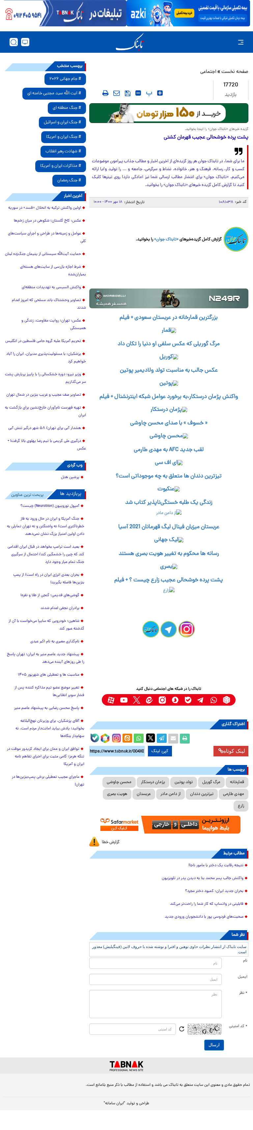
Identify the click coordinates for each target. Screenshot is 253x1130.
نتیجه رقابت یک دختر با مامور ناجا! (215, 866)
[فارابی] (168, 113)
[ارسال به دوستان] (173, 739)
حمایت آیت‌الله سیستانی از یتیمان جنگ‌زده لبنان (43, 254)
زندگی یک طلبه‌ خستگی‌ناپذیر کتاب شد (168, 503)
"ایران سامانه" (114, 1104)
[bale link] (188, 700)
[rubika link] (226, 700)
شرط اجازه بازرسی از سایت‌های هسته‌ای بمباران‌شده (53, 271)
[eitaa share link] (127, 739)
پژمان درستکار (153, 782)
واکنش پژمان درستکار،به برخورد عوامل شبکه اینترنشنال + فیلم (168, 397)
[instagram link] (162, 700)
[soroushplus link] (175, 700)
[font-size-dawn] (138, 93)
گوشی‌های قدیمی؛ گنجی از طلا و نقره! (49, 595)
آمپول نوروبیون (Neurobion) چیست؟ (49, 506)
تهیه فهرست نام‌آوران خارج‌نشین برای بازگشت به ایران (45, 411)
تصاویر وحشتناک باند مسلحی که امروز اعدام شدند (49, 304)
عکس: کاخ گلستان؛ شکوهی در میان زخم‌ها (47, 221)
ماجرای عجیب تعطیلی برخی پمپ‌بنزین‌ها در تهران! (48, 781)
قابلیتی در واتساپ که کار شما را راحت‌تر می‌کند (206, 904)
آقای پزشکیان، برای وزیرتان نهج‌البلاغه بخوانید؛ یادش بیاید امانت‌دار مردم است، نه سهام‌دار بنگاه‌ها (49, 728)
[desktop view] (25, 42)
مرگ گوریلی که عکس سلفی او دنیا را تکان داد (169, 344)
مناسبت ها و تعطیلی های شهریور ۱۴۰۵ (48, 675)
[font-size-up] (159, 93)
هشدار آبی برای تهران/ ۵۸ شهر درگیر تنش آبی (44, 428)
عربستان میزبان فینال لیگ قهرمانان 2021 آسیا (168, 527)
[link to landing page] (130, 42)
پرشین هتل (70, 477)
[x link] (136, 700)
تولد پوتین (184, 782)
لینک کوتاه (234, 751)
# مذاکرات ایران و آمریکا (60, 166)
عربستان (144, 794)
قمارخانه (237, 782)
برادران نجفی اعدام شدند (60, 608)
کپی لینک (160, 751)
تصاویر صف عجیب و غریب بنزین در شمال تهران (43, 395)
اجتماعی (208, 72)
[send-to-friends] (117, 93)
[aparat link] (111, 700)
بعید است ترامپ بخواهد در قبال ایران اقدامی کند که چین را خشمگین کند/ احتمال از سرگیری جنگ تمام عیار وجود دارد (46, 554)
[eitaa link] (149, 700)
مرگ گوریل (211, 782)
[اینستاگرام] (116, 737)
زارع (241, 806)
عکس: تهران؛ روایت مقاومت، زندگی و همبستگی (53, 324)
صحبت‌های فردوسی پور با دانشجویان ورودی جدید (204, 917)
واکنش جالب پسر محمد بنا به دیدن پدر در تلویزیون (202, 878)
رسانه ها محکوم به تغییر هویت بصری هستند (169, 554)
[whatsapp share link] (139, 739)
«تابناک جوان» (166, 239)
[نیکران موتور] (168, 298)
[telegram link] (201, 700)
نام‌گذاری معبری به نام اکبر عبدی (54, 642)
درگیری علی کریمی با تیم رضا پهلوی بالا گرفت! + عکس (47, 445)
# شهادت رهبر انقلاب (63, 151)
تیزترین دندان (201, 794)
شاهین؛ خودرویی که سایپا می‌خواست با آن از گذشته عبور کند (46, 625)
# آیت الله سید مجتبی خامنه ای (54, 93)
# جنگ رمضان (69, 180)
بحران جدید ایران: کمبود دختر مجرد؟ (214, 891)
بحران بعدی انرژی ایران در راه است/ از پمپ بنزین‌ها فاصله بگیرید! (48, 579)
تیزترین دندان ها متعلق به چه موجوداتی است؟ (169, 476)
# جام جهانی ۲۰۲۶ (65, 79)
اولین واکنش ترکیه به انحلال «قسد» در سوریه (44, 208)
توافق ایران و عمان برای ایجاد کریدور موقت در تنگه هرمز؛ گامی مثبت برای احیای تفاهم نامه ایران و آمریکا (45, 756)
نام (245, 961)
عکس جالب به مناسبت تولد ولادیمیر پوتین (169, 370)
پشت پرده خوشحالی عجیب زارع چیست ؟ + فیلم (168, 580)
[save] (127, 93)
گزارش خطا (111, 842)
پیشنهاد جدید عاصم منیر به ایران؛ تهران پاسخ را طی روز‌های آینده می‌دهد (45, 658)
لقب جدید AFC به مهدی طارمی (169, 450)
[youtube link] (124, 700)
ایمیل (242, 977)
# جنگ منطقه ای (67, 108)
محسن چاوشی (119, 782)
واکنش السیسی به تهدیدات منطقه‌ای (51, 287)
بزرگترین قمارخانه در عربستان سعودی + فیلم (169, 318)
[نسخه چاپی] (185, 739)
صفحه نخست (234, 72)
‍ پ (148, 93)
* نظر (243, 993)
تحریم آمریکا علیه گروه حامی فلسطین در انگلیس (43, 341)
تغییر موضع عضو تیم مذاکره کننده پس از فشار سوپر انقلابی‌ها (49, 691)
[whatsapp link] (214, 700)
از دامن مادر (170, 794)
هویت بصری (117, 794)
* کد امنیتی (238, 1026)
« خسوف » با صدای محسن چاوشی (169, 423)
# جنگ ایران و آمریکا (63, 137)
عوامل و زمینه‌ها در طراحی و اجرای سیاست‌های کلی (47, 237)
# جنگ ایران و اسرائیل (62, 122)
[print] (105, 93)
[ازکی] (188, 13)
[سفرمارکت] (168, 825)
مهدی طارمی (233, 794)
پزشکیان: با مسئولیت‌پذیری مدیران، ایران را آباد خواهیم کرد (46, 358)
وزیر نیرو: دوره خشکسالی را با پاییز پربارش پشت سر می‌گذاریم (45, 378)
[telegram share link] (162, 739)
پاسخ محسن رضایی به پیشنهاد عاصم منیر (46, 708)
